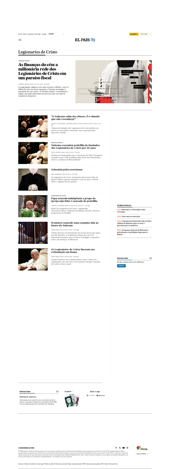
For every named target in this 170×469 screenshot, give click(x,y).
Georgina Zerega (23, 84)
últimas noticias (124, 205)
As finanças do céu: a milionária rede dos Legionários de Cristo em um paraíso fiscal (42, 71)
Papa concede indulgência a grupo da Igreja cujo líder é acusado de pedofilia (74, 199)
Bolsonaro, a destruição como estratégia (131, 211)
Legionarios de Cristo (37, 52)
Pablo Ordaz (55, 230)
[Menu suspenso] (20, 40)
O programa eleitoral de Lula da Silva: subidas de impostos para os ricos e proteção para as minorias (134, 223)
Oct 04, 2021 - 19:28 (42, 84)
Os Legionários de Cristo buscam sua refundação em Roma (73, 251)
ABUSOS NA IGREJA (57, 142)
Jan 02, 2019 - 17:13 (73, 152)
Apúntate (121, 266)
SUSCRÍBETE (134, 34)
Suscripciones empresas (93, 464)
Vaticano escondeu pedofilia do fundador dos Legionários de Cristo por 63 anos (75, 146)
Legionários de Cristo (58, 196)
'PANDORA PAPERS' (24, 61)
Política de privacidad (60, 464)
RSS (102, 464)
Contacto (21, 464)
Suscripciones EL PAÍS (78, 464)
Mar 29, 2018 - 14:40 (70, 174)
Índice (106, 464)
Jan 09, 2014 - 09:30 (71, 256)
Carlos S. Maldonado (58, 123)
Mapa (69, 464)
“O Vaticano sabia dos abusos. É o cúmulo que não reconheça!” (75, 118)
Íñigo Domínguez (56, 174)
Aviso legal (40, 464)
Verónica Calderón (57, 205)
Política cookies (49, 464)
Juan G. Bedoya (56, 152)
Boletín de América (28, 397)
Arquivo (67, 391)
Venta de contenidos (30, 464)
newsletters (122, 258)
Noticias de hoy (113, 464)
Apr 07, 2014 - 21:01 (71, 230)
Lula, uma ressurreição (131, 216)
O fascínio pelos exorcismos (67, 170)
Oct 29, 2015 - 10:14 (83, 205)
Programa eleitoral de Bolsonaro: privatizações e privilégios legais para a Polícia (133, 232)
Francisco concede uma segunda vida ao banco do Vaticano (75, 224)
